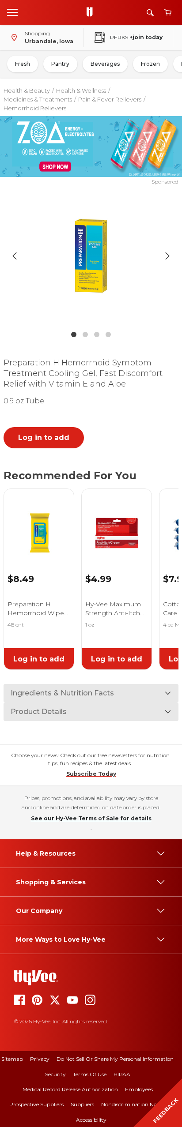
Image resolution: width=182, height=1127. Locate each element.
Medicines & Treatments (38, 99)
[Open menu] (12, 12)
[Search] (150, 12)
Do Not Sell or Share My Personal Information (115, 1059)
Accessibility (91, 1119)
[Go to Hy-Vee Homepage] (92, 12)
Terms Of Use (89, 1074)
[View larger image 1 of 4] (91, 256)
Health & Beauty (27, 90)
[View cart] (168, 12)
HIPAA (122, 1074)
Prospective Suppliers (36, 1104)
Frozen (150, 63)
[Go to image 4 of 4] (108, 334)
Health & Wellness (81, 90)
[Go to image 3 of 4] (96, 334)
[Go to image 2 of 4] (85, 334)
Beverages (105, 63)
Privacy (39, 1059)
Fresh (22, 63)
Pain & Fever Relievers (109, 99)
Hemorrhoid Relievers (35, 108)
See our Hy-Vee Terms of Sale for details (91, 818)
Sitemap (12, 1059)
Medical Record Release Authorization (70, 1089)
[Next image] (167, 256)
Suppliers (82, 1104)
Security (55, 1074)
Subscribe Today (91, 773)
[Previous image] (14, 256)
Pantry (60, 63)
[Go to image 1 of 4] (74, 334)
